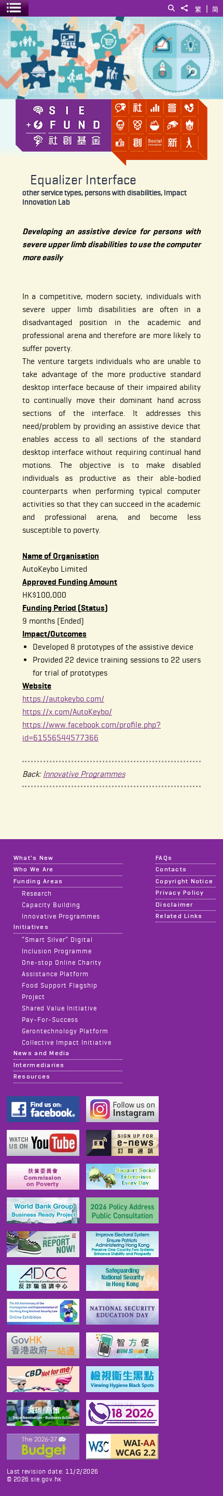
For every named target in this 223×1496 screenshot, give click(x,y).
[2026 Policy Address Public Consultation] (122, 1220)
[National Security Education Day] (122, 1322)
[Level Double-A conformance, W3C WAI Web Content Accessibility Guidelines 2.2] (122, 1457)
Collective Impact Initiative (67, 1042)
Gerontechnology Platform (65, 1031)
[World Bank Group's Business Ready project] (43, 1220)
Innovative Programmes (84, 774)
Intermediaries (39, 1065)
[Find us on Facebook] (43, 1119)
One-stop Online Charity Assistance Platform (62, 968)
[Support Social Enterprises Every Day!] (122, 1187)
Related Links (179, 916)
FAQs (164, 858)
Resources (31, 1076)
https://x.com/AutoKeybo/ (67, 712)
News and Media (41, 1053)
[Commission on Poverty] (43, 1187)
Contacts (171, 869)
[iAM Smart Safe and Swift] (122, 1355)
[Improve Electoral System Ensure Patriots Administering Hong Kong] (122, 1254)
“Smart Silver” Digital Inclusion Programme (57, 945)
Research (37, 893)
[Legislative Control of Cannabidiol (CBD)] (43, 1389)
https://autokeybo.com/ (63, 699)
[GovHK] (43, 1355)
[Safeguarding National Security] (122, 1288)
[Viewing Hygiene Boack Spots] (122, 1389)
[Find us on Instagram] (122, 1119)
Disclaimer (174, 904)
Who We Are (33, 869)
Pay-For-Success (50, 1019)
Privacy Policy (180, 892)
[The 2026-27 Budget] (43, 1457)
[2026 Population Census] (122, 1423)
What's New (33, 858)
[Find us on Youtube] (43, 1153)
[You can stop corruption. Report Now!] (43, 1254)
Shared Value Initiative (59, 1008)
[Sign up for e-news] (122, 1153)
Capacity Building (51, 904)
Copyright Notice (184, 881)
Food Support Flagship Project (59, 991)
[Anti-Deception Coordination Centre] (43, 1288)
